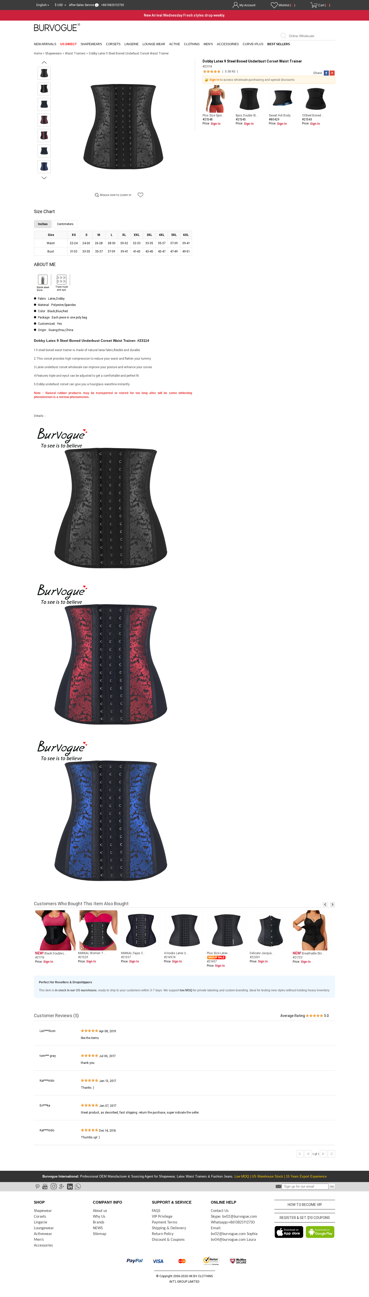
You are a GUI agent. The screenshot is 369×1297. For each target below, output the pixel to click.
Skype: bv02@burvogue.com (234, 1217)
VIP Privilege (162, 1217)
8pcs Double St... (247, 115)
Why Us (99, 1217)
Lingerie (132, 44)
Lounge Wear (154, 44)
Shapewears (91, 44)
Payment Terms (164, 1222)
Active (174, 44)
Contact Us (219, 1211)
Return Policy (162, 1234)
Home (38, 53)
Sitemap (99, 1234)
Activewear (43, 1234)
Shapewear (43, 1211)
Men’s (39, 1240)
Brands (98, 1222)
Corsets (113, 44)
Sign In (214, 80)
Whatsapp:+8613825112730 (233, 1222)
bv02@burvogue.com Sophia (234, 1234)
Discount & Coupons (168, 1240)
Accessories (228, 44)
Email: (216, 1228)
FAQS (156, 1211)
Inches (43, 224)
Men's (208, 44)
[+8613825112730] (77, 1186)
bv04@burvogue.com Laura (233, 1240)
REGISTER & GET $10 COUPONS (305, 1218)
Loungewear (44, 1228)
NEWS (98, 1228)
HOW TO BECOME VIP (305, 1205)
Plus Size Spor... (213, 115)
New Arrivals (45, 44)
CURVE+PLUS (253, 44)
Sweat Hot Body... (280, 115)
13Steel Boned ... (313, 115)
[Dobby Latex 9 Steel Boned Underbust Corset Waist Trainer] (44, 73)
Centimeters (65, 224)
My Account (247, 5)
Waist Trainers (75, 53)
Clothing (192, 44)
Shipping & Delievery (169, 1228)
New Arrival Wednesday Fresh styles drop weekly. (184, 15)
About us (100, 1211)
